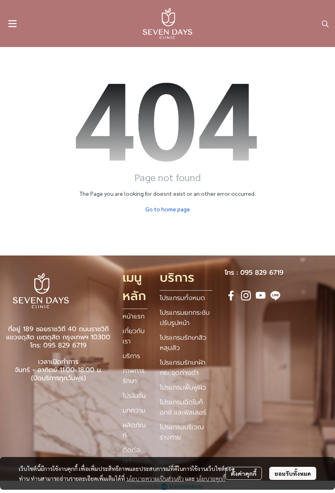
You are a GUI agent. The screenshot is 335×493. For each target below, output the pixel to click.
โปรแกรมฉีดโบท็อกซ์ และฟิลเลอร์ (183, 407)
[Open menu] (12, 24)
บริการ (131, 356)
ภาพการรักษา (134, 376)
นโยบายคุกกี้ (211, 478)
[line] (275, 295)
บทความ (134, 410)
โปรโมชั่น (134, 396)
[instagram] (245, 295)
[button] (325, 23)
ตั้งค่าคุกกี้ (244, 473)
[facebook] (231, 295)
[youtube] (260, 295)
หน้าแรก (134, 316)
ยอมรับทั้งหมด (293, 473)
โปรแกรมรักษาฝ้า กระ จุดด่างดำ (182, 368)
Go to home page (167, 209)
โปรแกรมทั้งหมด (182, 298)
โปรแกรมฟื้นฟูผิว (183, 387)
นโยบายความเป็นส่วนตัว (155, 478)
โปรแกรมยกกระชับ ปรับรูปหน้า (185, 318)
